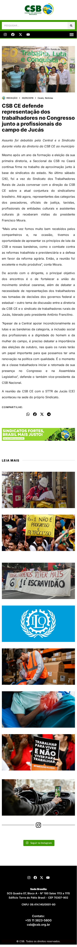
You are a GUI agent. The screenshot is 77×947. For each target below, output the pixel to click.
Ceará (40, 98)
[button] (71, 34)
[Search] (71, 25)
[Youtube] (28, 34)
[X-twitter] (20, 34)
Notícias (49, 98)
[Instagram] (5, 34)
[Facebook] (13, 34)
